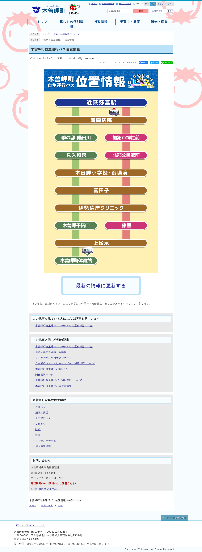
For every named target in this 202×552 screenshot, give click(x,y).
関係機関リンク (44, 374)
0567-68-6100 (30, 539)
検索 (141, 11)
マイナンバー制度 (45, 440)
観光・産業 (47, 505)
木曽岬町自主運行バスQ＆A (51, 369)
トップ (45, 34)
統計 (38, 435)
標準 (147, 4)
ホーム (32, 505)
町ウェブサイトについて (30, 525)
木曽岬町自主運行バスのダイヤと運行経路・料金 (64, 325)
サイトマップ (125, 4)
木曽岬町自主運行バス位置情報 (53, 386)
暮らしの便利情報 (63, 34)
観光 (60, 505)
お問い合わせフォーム (44, 488)
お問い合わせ (108, 4)
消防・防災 (41, 412)
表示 (171, 11)
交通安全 (40, 424)
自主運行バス (43, 418)
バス (79, 34)
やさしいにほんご (166, 4)
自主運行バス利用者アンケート (53, 358)
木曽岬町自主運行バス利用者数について (58, 380)
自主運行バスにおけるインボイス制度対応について (65, 363)
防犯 (38, 429)
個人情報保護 (43, 446)
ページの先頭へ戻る (176, 518)
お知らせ (40, 407)
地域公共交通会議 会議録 (51, 352)
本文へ (94, 4)
